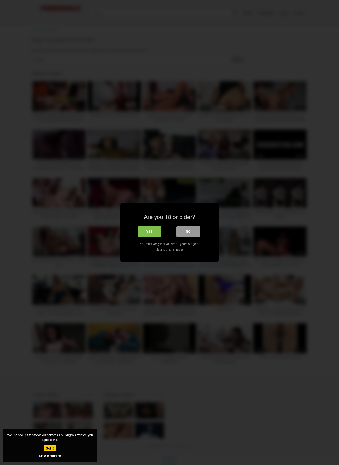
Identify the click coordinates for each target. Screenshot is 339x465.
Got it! (50, 448)
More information (50, 455)
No (188, 231)
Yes (149, 231)
